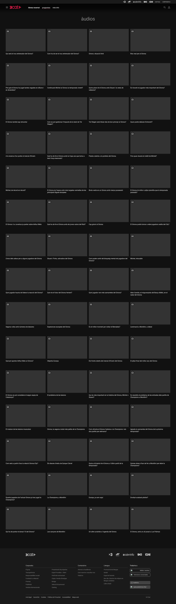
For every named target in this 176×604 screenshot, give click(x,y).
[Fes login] (169, 7)
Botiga (157, 2)
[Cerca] (165, 7)
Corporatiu (166, 2)
